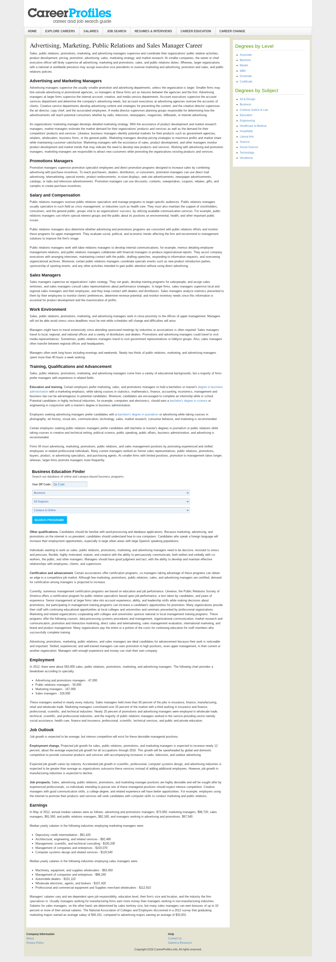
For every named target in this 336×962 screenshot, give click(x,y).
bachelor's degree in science (188, 400)
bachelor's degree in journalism (138, 414)
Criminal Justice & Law (254, 110)
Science (245, 142)
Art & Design (247, 99)
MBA (243, 70)
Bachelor (245, 60)
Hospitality (246, 131)
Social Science (249, 147)
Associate (246, 54)
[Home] (69, 16)
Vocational (246, 157)
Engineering (247, 120)
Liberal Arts (247, 136)
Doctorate (246, 76)
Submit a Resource (180, 942)
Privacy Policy (35, 942)
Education (246, 115)
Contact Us (175, 938)
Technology (247, 152)
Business (245, 104)
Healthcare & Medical (253, 126)
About (30, 938)
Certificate (246, 81)
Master (244, 65)
